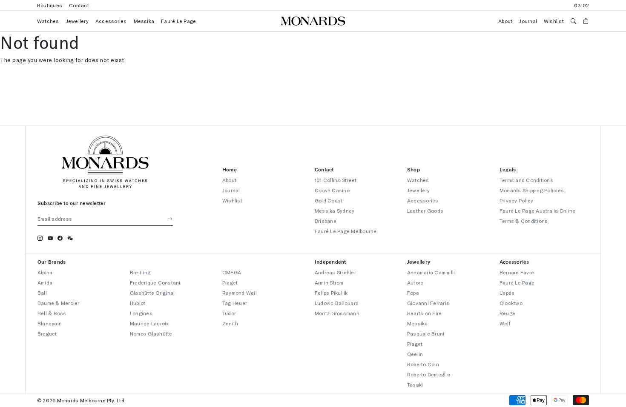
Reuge (507, 313)
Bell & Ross (51, 313)
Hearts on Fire (424, 313)
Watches (48, 21)
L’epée (507, 293)
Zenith (230, 323)
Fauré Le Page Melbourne (346, 231)
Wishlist (554, 21)
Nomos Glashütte (151, 333)
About (505, 21)
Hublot (137, 303)
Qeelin (415, 354)
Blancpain (49, 323)
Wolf (505, 323)
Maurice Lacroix (149, 323)
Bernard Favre (517, 272)
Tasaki (415, 384)
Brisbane (325, 221)
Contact (79, 5)
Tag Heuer (234, 303)
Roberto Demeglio (428, 374)
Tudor (229, 313)
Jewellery (77, 21)
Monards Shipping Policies (532, 190)
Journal (528, 21)
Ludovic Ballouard (337, 303)
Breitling (140, 272)
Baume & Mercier (58, 303)
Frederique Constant (155, 282)
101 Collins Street (335, 180)
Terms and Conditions (526, 180)
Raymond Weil (239, 293)
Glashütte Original (152, 293)
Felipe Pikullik (331, 293)
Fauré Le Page (178, 21)
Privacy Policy (516, 200)
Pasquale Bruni (425, 333)
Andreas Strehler (335, 272)
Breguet (47, 333)
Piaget (230, 282)
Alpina (44, 272)
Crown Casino (332, 190)
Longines (141, 313)
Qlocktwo (511, 303)
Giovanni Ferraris (428, 303)
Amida (44, 282)
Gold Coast (328, 200)
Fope (413, 293)
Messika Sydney (334, 210)
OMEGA (231, 272)
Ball (42, 293)
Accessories (111, 21)
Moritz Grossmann (337, 313)
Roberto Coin (423, 364)
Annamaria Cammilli (431, 272)
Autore (415, 282)
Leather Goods (425, 210)
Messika (144, 21)
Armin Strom (329, 282)
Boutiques (49, 5)
